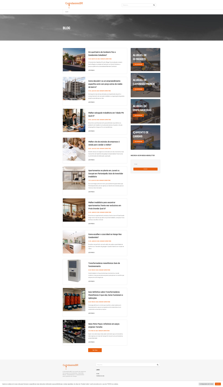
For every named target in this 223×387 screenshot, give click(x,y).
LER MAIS (91, 70)
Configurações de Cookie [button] (206, 384)
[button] (95, 350)
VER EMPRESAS (138, 64)
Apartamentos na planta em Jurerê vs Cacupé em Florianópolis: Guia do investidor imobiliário (105, 173)
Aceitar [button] (218, 384)
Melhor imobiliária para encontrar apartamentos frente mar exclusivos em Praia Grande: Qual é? (104, 205)
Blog (67, 11)
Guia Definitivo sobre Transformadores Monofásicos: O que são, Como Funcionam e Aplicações (105, 295)
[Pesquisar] (154, 5)
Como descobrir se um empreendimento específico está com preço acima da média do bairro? (105, 84)
